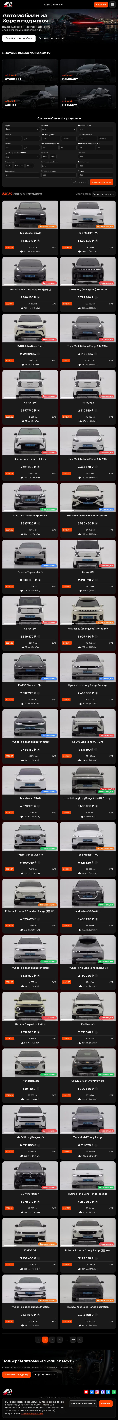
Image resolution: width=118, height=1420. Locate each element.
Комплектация (84, 125)
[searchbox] (96, 129)
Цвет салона (10, 171)
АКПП (8, 165)
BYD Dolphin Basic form (30, 346)
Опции (81, 171)
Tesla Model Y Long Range (87, 1137)
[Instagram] (97, 1392)
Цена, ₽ (8, 134)
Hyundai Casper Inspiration (30, 1024)
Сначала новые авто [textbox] (102, 194)
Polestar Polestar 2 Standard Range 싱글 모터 (30, 911)
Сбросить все (79, 182)
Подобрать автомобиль (18, 38)
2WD (45, 156)
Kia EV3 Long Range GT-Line (30, 459)
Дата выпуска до (85, 134)
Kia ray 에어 (30, 402)
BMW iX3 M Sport (30, 1193)
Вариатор (19, 165)
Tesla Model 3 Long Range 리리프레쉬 (30, 289)
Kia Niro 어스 (88, 1024)
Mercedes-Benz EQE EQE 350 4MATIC (88, 515)
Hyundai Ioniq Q (30, 1080)
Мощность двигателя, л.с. (89, 143)
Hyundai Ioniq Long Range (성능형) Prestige (88, 798)
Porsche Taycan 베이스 (30, 572)
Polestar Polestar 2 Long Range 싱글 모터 (87, 1250)
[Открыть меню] (112, 4)
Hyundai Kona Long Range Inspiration (88, 1306)
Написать (101, 4)
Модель (44, 125)
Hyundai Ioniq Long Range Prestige (87, 685)
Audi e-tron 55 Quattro (30, 854)
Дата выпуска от (48, 134)
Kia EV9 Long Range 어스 (30, 1137)
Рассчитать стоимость (53, 38)
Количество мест (48, 171)
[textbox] (57, 129)
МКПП (29, 165)
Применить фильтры (101, 182)
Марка (7, 125)
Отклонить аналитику (83, 1403)
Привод (44, 153)
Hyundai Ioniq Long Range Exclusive (88, 967)
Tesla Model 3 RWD (30, 798)
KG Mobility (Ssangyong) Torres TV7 (88, 628)
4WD (53, 156)
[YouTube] (86, 1392)
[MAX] (103, 1392)
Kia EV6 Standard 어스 (30, 685)
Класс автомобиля (49, 162)
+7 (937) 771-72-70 (53, 4)
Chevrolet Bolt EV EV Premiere (87, 1080)
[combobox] (58, 129)
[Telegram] (108, 1392)
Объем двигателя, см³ (50, 143)
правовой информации (32, 1413)
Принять (105, 1403)
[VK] (92, 1392)
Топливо (81, 153)
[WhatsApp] (114, 1392)
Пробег (8, 143)
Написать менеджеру (16, 1374)
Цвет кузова (83, 162)
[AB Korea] (7, 4)
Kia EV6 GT (30, 1250)
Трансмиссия (10, 162)
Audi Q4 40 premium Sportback (30, 515)
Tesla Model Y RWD (30, 233)
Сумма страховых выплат (15, 153)
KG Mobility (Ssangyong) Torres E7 (88, 289)
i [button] (38, 241)
